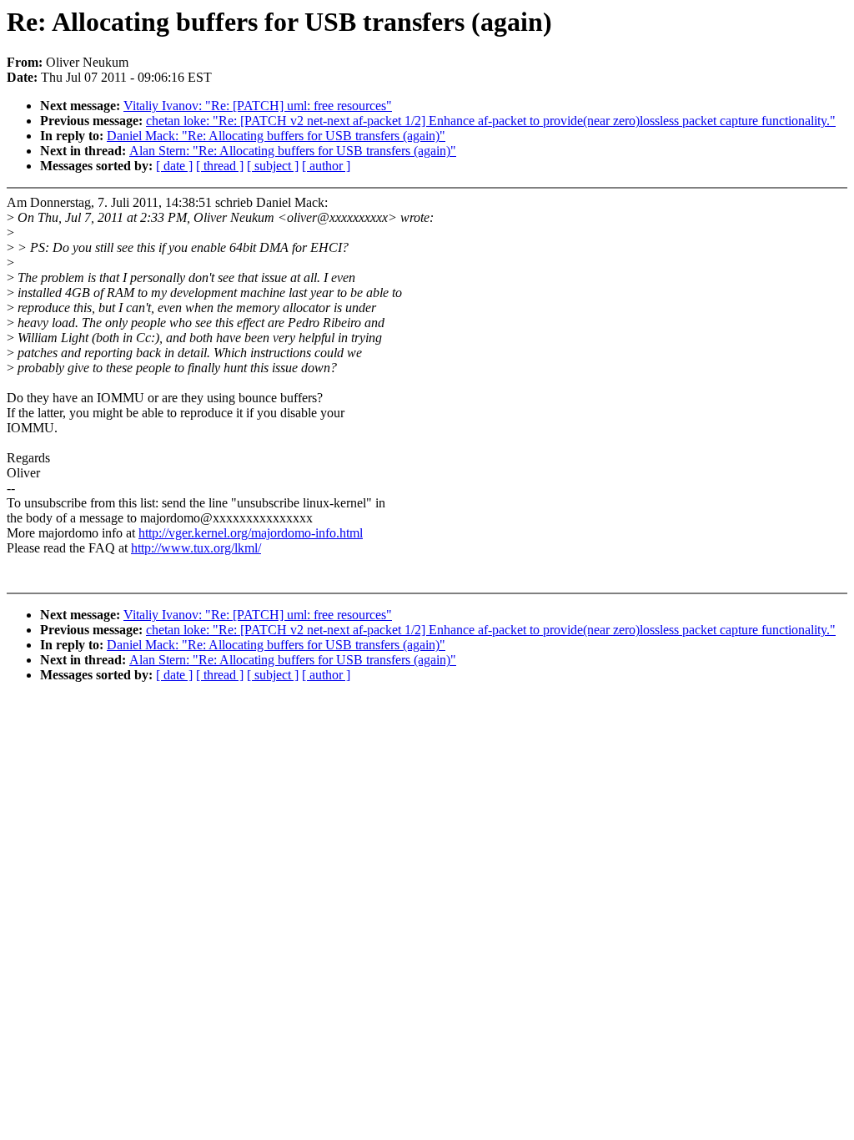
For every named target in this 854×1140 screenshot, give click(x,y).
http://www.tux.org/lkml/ (196, 548)
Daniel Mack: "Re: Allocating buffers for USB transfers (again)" (276, 136)
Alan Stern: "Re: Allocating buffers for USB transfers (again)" (292, 151)
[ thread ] (220, 166)
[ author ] (326, 166)
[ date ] (174, 166)
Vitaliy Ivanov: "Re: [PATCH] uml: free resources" (257, 105)
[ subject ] (273, 166)
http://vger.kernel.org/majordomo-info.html (250, 533)
